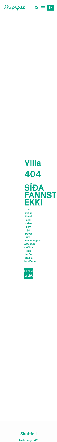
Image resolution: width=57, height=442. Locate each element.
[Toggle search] (36, 8)
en (50, 7)
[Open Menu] (43, 8)
